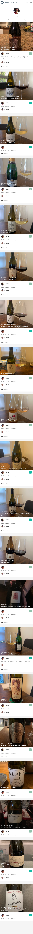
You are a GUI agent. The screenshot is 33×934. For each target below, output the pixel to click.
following (24, 19)
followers (17, 19)
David (7, 62)
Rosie (7, 53)
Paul (2, 66)
